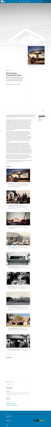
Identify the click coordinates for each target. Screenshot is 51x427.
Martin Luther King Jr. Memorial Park (13, 306)
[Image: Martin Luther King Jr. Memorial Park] (18, 298)
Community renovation (11, 246)
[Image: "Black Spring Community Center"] (18, 259)
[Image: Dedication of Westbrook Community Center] (18, 341)
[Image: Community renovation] (18, 239)
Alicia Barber (8, 84)
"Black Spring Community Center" (13, 266)
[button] (45, 1)
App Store (37, 420)
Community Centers (15, 405)
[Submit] (44, 414)
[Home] (2, 1)
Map (27, 1)
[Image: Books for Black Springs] (18, 279)
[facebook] (9, 420)
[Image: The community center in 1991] (18, 320)
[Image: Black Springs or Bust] (36, 55)
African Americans (8, 405)
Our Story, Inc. (19, 84)
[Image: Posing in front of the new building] (18, 197)
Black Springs (8, 399)
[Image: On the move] (18, 219)
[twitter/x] (11, 420)
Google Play (42, 420)
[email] (7, 420)
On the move (10, 226)
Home (7, 424)
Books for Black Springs (11, 286)
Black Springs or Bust (32, 65)
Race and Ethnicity (12, 403)
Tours (24, 1)
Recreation (9, 70)
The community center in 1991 (12, 328)
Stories (21, 1)
